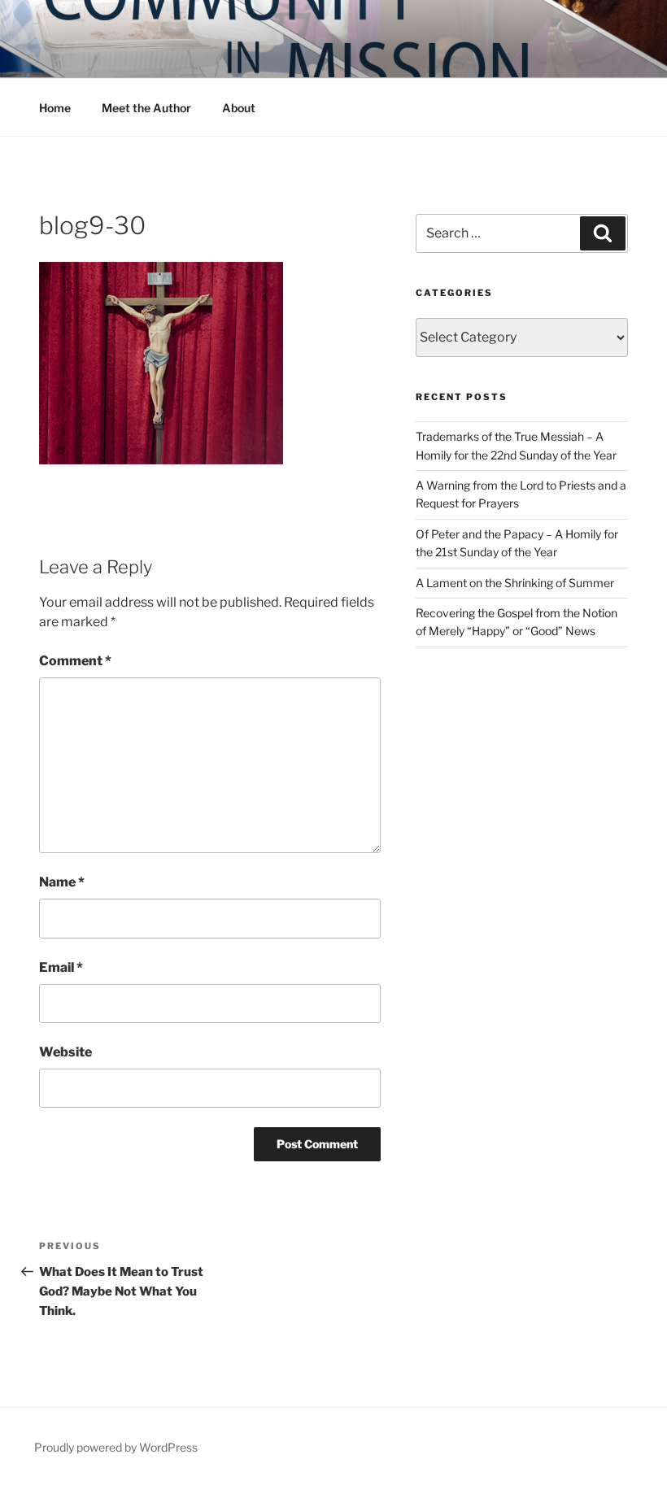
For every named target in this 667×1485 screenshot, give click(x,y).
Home (55, 108)
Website (65, 1052)
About (238, 108)
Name (62, 882)
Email (61, 967)
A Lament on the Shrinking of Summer (515, 583)
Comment (75, 660)
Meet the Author (146, 108)
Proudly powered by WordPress (116, 1447)
